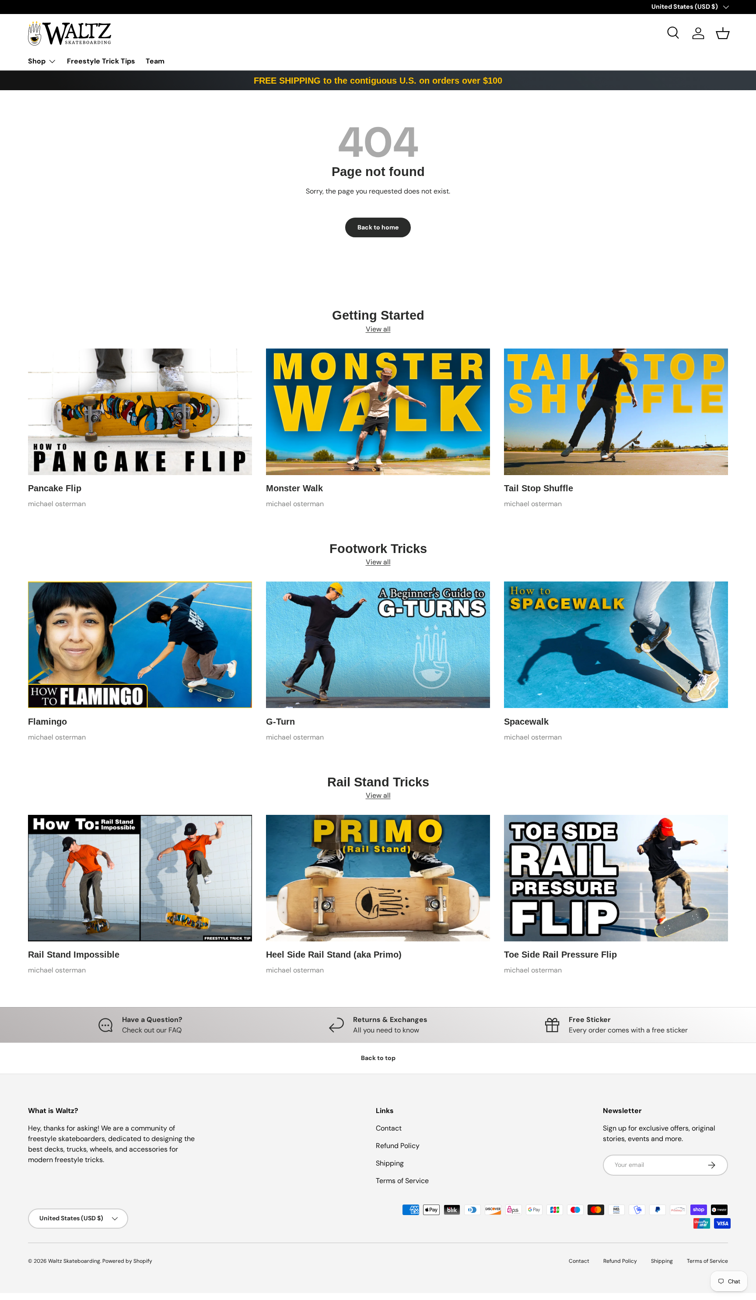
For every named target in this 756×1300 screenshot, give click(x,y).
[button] (722, 33)
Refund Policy (398, 1145)
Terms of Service (402, 1180)
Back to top (378, 1058)
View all (378, 329)
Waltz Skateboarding (74, 1261)
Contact (389, 1128)
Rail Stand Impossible (73, 954)
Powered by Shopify (127, 1261)
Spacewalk (526, 721)
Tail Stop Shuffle (538, 488)
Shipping (390, 1163)
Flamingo (47, 721)
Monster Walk (294, 488)
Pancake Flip (54, 488)
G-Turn (280, 721)
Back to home (378, 227)
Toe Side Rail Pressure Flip (560, 954)
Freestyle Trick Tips (101, 61)
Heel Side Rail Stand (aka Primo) (334, 954)
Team (155, 61)
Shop (37, 61)
